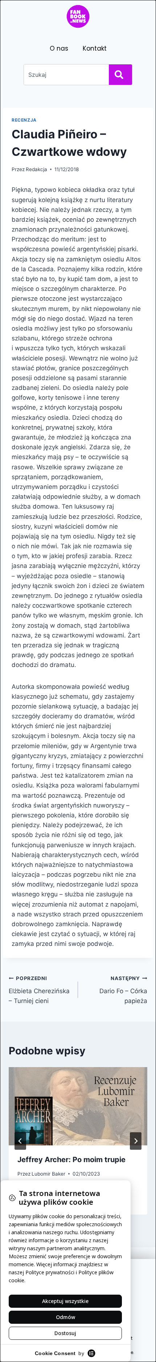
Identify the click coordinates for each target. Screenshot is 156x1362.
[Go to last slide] (20, 1141)
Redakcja (36, 169)
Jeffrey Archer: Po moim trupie (71, 1159)
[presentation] (78, 1106)
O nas (59, 48)
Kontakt (95, 48)
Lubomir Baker (48, 1174)
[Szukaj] (120, 74)
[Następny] (135, 1141)
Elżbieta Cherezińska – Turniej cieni (39, 989)
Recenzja (24, 120)
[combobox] (65, 74)
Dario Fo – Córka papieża (123, 989)
